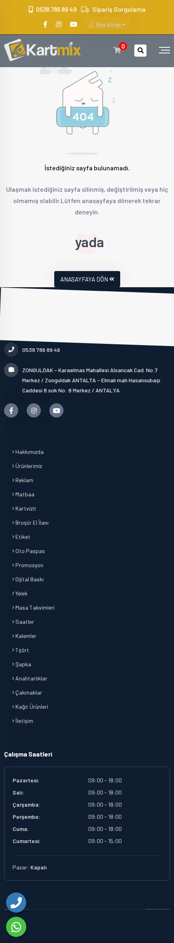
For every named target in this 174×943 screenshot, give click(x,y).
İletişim (23, 720)
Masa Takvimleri (34, 607)
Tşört (21, 649)
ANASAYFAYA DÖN (84, 279)
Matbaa (24, 494)
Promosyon (28, 565)
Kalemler (25, 635)
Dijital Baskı (29, 579)
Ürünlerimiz (28, 465)
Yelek (21, 593)
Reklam (23, 480)
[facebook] (46, 24)
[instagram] (59, 24)
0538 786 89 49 (56, 9)
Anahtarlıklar (30, 678)
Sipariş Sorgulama (119, 9)
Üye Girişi (108, 24)
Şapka (22, 664)
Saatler (24, 621)
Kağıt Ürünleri (31, 706)
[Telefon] (16, 902)
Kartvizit (25, 508)
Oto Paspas (29, 550)
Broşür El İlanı (31, 522)
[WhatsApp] (16, 927)
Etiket (22, 536)
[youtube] (74, 24)
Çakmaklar (28, 692)
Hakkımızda (29, 451)
